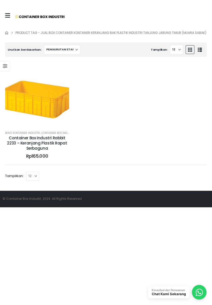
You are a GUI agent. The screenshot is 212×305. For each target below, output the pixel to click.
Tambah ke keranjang (41, 120)
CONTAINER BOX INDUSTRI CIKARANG (65, 133)
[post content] (37, 94)
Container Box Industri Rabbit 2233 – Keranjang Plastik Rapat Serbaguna (37, 143)
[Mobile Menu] (7, 15)
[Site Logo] (40, 17)
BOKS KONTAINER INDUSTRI (22, 133)
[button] (190, 49)
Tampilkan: (159, 50)
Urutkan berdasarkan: (25, 50)
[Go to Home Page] (6, 33)
